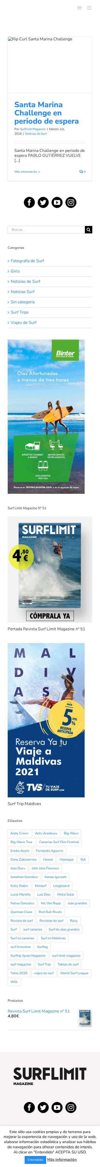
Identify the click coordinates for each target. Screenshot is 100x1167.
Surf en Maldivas (53, 938)
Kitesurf (40, 885)
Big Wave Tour (22, 842)
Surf (14, 929)
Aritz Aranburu (46, 833)
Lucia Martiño (21, 894)
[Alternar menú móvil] (89, 8)
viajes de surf (44, 973)
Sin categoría (23, 302)
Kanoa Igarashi (55, 877)
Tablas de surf (67, 964)
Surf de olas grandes (64, 929)
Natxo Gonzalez (22, 903)
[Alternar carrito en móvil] (79, 8)
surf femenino (21, 947)
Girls (15, 271)
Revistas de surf (51, 920)
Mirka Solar (65, 894)
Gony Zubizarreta (23, 859)
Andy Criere (19, 833)
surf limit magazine (66, 955)
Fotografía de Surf (27, 261)
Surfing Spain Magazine (28, 955)
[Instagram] (70, 202)
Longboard (61, 885)
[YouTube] (57, 202)
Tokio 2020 (19, 973)
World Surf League (74, 973)
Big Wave (71, 833)
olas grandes (77, 903)
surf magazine (21, 964)
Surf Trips (20, 312)
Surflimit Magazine (33, 129)
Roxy (74, 920)
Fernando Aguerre (49, 851)
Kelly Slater (19, 885)
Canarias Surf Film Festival (59, 842)
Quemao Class (21, 912)
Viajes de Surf (23, 322)
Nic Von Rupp (51, 903)
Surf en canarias (22, 938)
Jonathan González (24, 877)
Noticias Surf (22, 291)
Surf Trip (44, 964)
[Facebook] (29, 202)
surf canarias (32, 929)
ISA (83, 859)
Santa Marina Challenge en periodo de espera (50, 54)
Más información (25, 172)
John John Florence (45, 868)
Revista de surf (22, 920)
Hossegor (66, 859)
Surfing (42, 947)
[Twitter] (43, 202)
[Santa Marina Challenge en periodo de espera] (50, 65)
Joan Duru (18, 868)
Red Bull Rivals (50, 912)
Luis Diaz (44, 894)
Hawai (48, 859)
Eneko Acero (20, 851)
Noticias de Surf (50, 80)
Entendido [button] (35, 1159)
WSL (14, 982)
